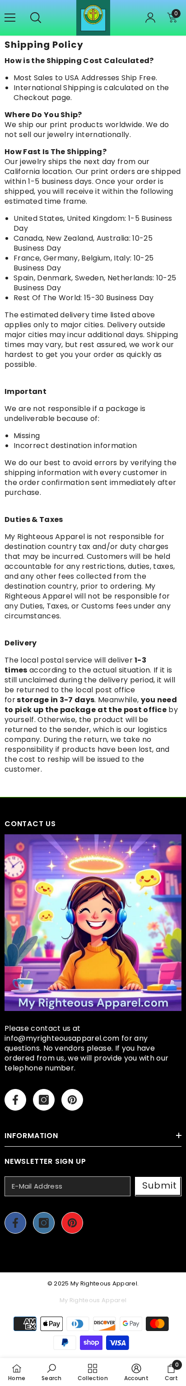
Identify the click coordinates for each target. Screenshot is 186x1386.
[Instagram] (44, 1100)
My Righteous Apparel (103, 1283)
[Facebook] (15, 1100)
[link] (51, 1372)
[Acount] (150, 17)
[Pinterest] (72, 1100)
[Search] (35, 17)
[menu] (10, 17)
